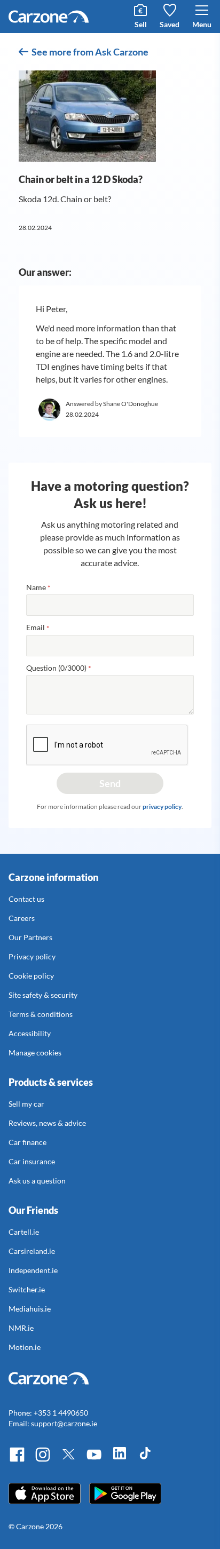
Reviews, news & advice (47, 1122)
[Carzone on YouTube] (94, 1460)
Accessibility (30, 1033)
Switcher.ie (27, 1289)
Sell (141, 24)
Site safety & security (43, 994)
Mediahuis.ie (30, 1308)
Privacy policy (32, 956)
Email (38, 627)
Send (110, 783)
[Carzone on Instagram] (42, 1460)
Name (38, 587)
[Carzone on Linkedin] (119, 1460)
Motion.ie (25, 1347)
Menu (201, 24)
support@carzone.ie (64, 1423)
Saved (169, 24)
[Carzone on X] (68, 1460)
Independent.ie (33, 1270)
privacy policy (162, 807)
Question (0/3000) (58, 668)
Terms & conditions (41, 1014)
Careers (22, 918)
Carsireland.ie (32, 1251)
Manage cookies (35, 1052)
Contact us (26, 898)
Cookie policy (31, 975)
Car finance (27, 1142)
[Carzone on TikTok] (145, 1460)
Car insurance (32, 1161)
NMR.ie (21, 1327)
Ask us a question (37, 1180)
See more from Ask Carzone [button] (90, 52)
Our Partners (30, 937)
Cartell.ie (24, 1231)
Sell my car (26, 1103)
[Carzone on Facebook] (17, 1460)
